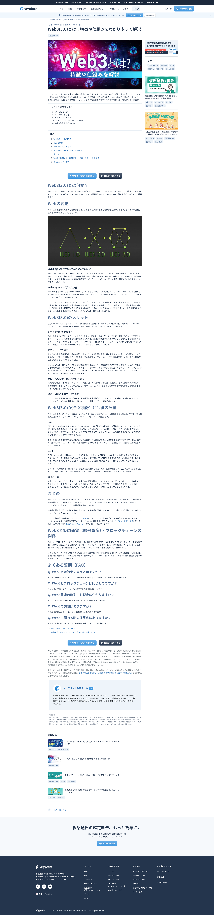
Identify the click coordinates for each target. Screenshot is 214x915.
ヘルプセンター (114, 875)
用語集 (63, 781)
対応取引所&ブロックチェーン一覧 (116, 885)
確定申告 (61, 798)
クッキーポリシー (139, 875)
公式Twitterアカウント (75, 524)
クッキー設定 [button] (137, 892)
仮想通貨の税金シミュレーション (92, 889)
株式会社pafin (162, 882)
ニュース (111, 871)
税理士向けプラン (98, 8)
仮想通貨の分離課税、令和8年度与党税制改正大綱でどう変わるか (106, 673)
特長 (61, 8)
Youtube (50, 886)
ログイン (168, 8)
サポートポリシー (139, 879)
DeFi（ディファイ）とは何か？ (64, 628)
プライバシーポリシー (141, 871)
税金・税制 (52, 798)
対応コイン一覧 (114, 879)
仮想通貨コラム (53, 36)
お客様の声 (81, 8)
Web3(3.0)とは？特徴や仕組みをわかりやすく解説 (73, 20)
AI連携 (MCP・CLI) (115, 890)
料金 (70, 8)
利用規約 (136, 884)
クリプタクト (82, 518)
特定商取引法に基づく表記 (142, 888)
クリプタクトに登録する (123, 521)
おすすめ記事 (170, 69)
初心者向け (52, 749)
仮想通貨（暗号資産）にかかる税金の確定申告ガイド (73, 632)
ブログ (136, 8)
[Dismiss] (210, 15)
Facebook (44, 886)
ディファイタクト (163, 871)
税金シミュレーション (119, 8)
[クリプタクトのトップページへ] (28, 9)
